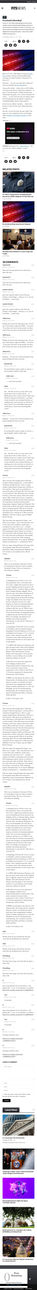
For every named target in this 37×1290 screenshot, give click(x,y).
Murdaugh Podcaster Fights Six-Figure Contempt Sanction (15, 1201)
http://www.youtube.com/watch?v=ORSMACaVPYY (13, 1039)
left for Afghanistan (20, 85)
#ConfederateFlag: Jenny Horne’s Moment (17, 224)
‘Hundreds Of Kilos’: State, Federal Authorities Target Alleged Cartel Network (18, 1172)
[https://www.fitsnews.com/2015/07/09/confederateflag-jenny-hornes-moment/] (18, 211)
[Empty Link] (32, 1109)
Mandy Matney (8, 198)
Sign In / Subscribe (32, 1)
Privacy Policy (28, 1288)
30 (21, 37)
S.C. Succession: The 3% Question (13, 1138)
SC (4, 17)
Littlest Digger (24, 146)
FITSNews (6, 37)
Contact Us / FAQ (8, 1288)
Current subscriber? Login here (13, 1285)
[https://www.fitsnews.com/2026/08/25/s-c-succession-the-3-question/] (18, 1125)
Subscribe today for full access (14, 1282)
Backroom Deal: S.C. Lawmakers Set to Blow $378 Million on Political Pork (17, 1231)
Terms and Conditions (18, 1288)
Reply (32, 265)
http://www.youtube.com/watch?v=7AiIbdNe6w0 (18, 990)
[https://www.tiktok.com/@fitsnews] (30, 1279)
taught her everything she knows (17, 115)
